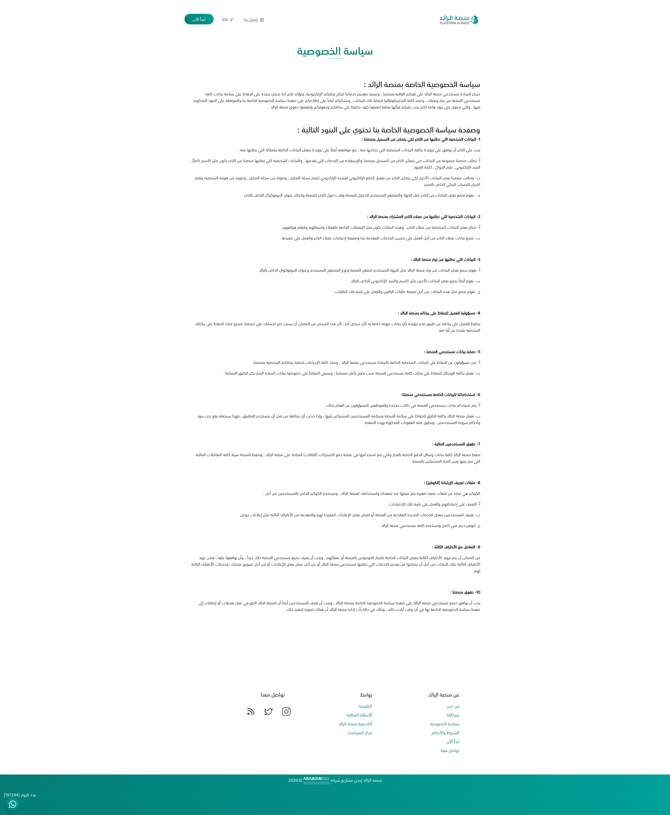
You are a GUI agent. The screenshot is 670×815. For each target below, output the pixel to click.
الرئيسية (365, 706)
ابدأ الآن (199, 19)
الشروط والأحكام (445, 732)
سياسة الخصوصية (444, 723)
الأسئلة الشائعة (359, 715)
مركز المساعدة (360, 732)
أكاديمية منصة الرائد (355, 723)
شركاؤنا (452, 715)
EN (225, 19)
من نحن (453, 706)
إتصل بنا (251, 19)
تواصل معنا (450, 750)
